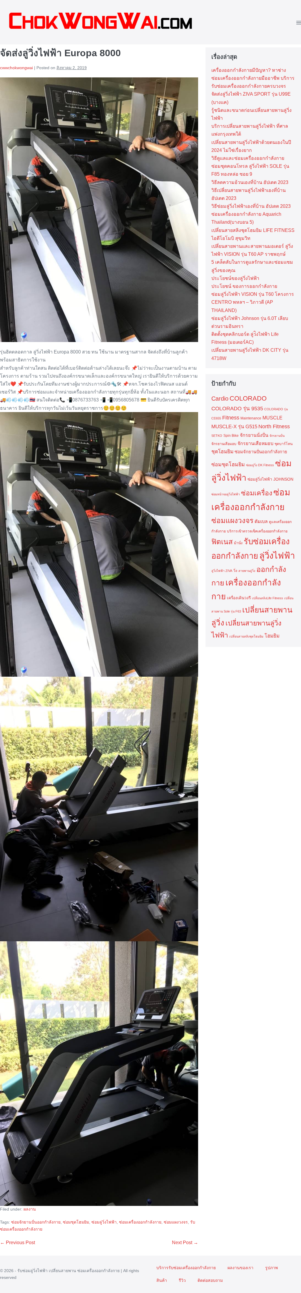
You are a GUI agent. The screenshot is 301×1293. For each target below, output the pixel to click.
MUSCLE (272, 417)
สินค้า (161, 1280)
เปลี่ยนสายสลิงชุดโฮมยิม (246, 636)
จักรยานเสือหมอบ (255, 443)
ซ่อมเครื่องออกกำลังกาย (140, 1222)
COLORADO (248, 398)
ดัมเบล (261, 521)
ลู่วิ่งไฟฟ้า (277, 555)
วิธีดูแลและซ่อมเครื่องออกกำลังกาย (247, 158)
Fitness (230, 418)
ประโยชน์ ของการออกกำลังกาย (244, 286)
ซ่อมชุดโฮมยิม (76, 1222)
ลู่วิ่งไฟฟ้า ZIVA (221, 570)
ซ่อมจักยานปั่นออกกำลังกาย (36, 1222)
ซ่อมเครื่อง (256, 493)
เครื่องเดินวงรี (239, 598)
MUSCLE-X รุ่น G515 (234, 426)
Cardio (219, 398)
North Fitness (274, 426)
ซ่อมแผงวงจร (176, 1222)
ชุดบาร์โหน (283, 444)
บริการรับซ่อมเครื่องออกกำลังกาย (186, 1267)
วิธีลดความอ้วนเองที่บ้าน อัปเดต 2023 (249, 182)
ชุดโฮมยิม (222, 451)
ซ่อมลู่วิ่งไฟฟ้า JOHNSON (270, 479)
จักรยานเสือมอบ (223, 444)
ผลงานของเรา (240, 1267)
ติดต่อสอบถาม (210, 1280)
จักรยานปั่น (277, 435)
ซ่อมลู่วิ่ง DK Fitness (260, 465)
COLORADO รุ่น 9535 (237, 408)
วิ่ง (235, 571)
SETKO (216, 435)
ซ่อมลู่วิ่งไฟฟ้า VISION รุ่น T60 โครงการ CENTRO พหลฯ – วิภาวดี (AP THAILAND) (252, 302)
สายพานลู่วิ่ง (246, 570)
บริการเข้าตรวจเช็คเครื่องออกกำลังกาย (257, 531)
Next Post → (185, 1242)
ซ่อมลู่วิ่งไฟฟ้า (104, 1222)
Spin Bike (231, 436)
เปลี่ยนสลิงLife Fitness (267, 598)
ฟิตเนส (222, 542)
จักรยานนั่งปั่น (254, 435)
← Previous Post (17, 1242)
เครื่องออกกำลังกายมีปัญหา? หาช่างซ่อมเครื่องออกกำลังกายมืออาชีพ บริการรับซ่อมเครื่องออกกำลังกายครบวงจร (253, 78)
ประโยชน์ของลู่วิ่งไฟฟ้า (235, 278)
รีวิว (182, 1280)
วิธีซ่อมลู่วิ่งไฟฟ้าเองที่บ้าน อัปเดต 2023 (251, 206)
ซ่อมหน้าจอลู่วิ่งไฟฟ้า (225, 494)
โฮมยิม (272, 635)
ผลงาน (30, 1209)
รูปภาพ (271, 1267)
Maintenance (250, 418)
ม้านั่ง (238, 543)
